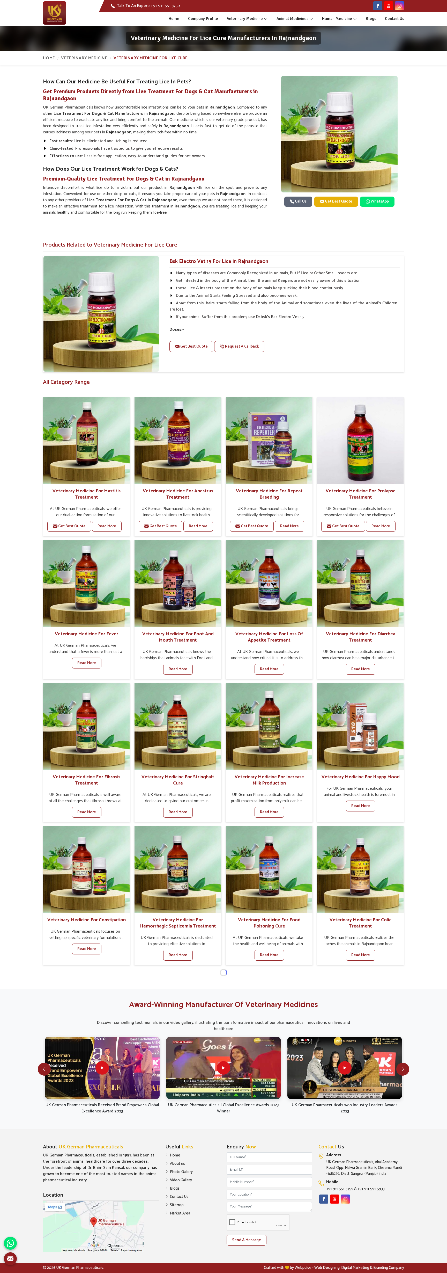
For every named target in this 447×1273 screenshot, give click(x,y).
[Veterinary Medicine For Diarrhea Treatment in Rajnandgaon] (360, 583)
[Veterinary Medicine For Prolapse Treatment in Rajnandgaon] (360, 440)
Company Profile (203, 18)
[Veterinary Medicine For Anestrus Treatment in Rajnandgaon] (178, 440)
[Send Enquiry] (10, 1258)
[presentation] (44, 1069)
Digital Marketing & (357, 1267)
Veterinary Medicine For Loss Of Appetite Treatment (269, 637)
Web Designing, (327, 1267)
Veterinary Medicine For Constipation (86, 920)
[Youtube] (388, 5)
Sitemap (177, 1205)
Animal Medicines (292, 18)
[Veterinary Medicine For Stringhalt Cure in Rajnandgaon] (178, 726)
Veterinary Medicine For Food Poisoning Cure (269, 923)
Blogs (371, 18)
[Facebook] (377, 5)
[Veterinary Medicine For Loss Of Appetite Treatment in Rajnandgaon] (269, 583)
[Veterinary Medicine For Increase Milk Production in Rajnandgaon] (269, 726)
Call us (300, 201)
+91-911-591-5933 (371, 1189)
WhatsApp (379, 201)
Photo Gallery (181, 1172)
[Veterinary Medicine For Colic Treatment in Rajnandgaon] (360, 869)
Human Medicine (337, 18)
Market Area (180, 1213)
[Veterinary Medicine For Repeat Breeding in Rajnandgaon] (269, 440)
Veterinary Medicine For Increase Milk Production (269, 780)
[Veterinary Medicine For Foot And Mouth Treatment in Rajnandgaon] (178, 583)
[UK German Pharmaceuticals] (54, 13)
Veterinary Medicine (245, 18)
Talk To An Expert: (148, 6)
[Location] (101, 1226)
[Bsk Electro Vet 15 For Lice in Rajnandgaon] (101, 314)
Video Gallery (181, 1180)
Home (174, 18)
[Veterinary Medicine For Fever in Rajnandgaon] (86, 583)
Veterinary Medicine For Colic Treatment (360, 923)
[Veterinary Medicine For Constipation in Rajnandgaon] (86, 869)
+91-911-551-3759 (339, 1189)
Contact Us (394, 18)
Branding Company (388, 1267)
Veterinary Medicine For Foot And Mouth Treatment (178, 637)
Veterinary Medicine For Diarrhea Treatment (360, 637)
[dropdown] (266, 19)
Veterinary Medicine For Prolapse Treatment (361, 494)
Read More (107, 526)
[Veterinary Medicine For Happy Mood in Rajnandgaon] (360, 726)
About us (177, 1164)
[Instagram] (399, 5)
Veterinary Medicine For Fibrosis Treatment (86, 780)
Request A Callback (241, 346)
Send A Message (246, 1240)
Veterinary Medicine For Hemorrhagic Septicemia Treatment (178, 923)
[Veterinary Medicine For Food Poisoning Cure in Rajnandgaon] (269, 869)
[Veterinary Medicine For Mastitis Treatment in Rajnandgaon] (86, 440)
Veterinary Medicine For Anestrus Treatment (178, 494)
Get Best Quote (338, 201)
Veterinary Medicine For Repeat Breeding (269, 494)
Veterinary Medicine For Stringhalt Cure (177, 780)
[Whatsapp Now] (10, 1243)
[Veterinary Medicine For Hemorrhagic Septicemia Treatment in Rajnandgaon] (178, 869)
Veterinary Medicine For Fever (86, 634)
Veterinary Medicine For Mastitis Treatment (87, 494)
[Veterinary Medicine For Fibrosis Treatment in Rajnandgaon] (86, 726)
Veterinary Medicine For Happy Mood (361, 777)
